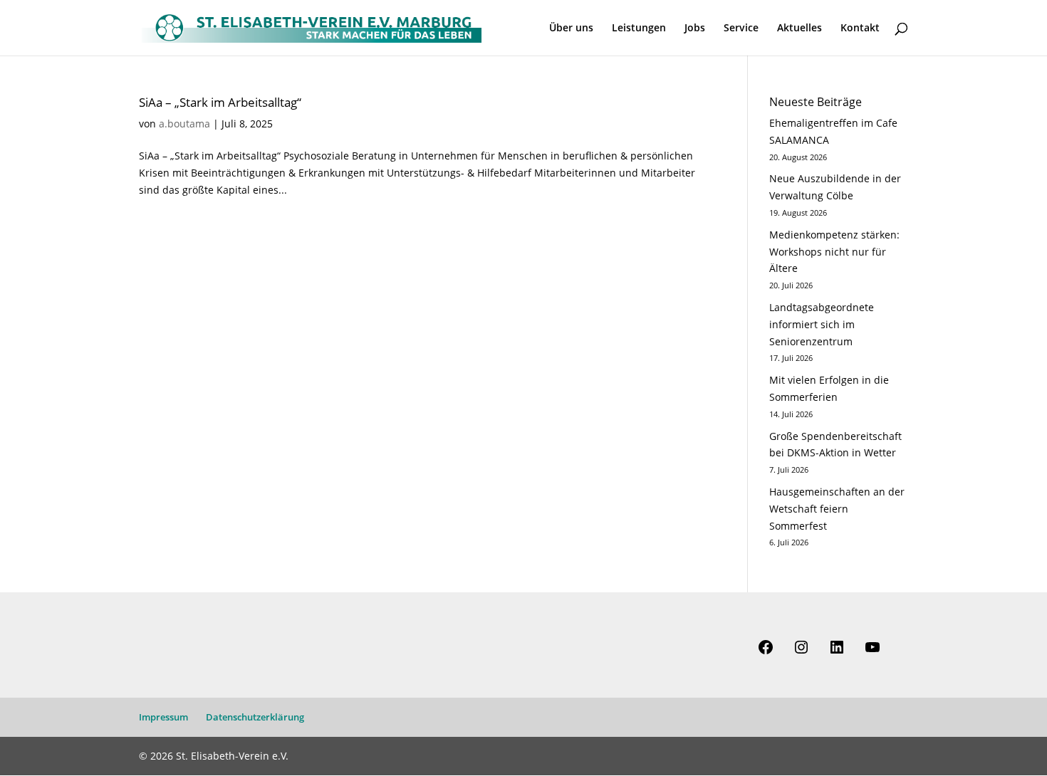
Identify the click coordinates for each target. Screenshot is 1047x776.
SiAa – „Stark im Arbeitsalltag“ (220, 101)
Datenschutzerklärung (255, 717)
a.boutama (184, 123)
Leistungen (639, 28)
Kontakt (860, 28)
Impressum (163, 717)
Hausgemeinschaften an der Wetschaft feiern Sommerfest (837, 509)
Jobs (694, 28)
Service (741, 28)
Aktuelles (799, 28)
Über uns (571, 28)
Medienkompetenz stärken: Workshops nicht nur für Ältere (834, 252)
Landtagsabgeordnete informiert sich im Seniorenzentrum (821, 324)
